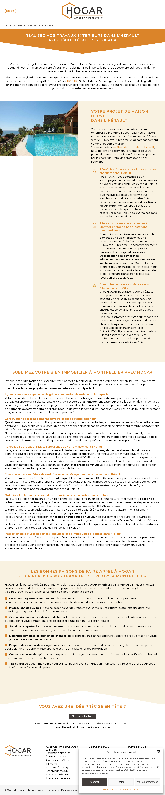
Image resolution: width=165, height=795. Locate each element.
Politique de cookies (112, 789)
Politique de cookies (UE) (74, 790)
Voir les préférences (147, 781)
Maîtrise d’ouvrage (58, 767)
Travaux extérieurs (58, 778)
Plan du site (53, 790)
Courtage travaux (57, 756)
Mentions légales (130, 789)
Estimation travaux (58, 752)
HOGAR (72, 81)
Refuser (121, 781)
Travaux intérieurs (57, 774)
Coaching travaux (57, 771)
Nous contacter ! (82, 716)
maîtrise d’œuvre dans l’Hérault (133, 147)
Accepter (94, 781)
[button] (158, 752)
